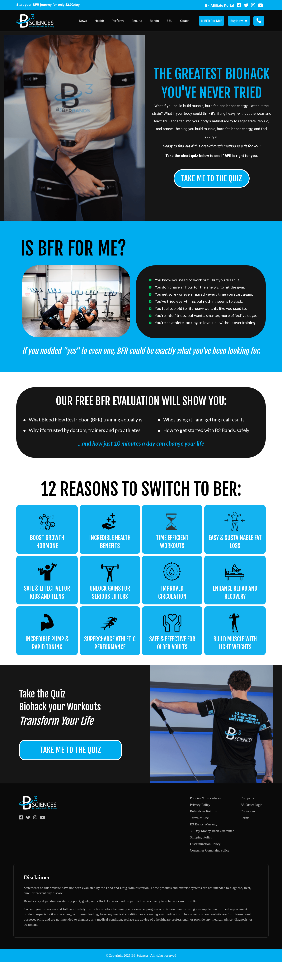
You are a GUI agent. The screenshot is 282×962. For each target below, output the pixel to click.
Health (99, 21)
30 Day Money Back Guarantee (212, 831)
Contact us (248, 811)
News (83, 21)
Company (247, 798)
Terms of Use (199, 818)
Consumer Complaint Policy (209, 850)
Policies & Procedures (205, 798)
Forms (245, 818)
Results (136, 21)
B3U (169, 21)
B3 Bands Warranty (203, 824)
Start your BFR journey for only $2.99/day (48, 5)
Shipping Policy (201, 837)
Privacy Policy (200, 805)
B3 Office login (251, 805)
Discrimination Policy (205, 844)
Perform (118, 21)
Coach (184, 21)
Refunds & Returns (203, 811)
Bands (154, 21)
